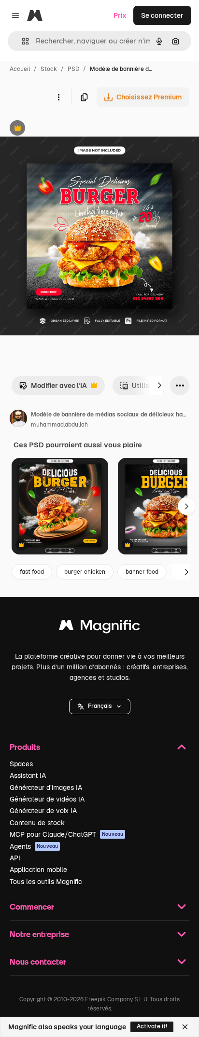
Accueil (20, 69)
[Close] (185, 1027)
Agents (34, 846)
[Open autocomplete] (21, 41)
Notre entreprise (39, 934)
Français (100, 706)
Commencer (32, 906)
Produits (25, 747)
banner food (142, 572)
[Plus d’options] (58, 97)
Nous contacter (38, 961)
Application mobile (38, 869)
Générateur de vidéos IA (47, 799)
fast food (32, 572)
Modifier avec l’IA (53, 388)
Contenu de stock (37, 822)
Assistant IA (28, 775)
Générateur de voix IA (43, 810)
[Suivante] (159, 385)
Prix (120, 15)
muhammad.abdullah (59, 425)
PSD (73, 69)
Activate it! (152, 1026)
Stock (49, 69)
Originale (63, 129)
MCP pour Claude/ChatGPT (66, 834)
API (15, 858)
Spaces (21, 764)
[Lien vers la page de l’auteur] (18, 420)
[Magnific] (99, 627)
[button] (99, 706)
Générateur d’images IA (46, 787)
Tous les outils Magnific (46, 881)
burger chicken (84, 572)
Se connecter (162, 15)
